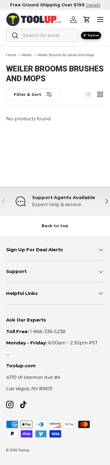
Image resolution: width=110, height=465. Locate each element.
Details (93, 4)
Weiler (26, 55)
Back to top (55, 225)
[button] (87, 19)
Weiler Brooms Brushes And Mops (65, 55)
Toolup (23, 450)
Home (11, 55)
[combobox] (42, 35)
